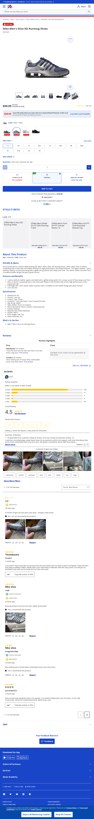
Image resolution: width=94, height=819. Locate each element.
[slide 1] (18, 95)
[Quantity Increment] (89, 167)
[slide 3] (35, 95)
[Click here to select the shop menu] (4, 6)
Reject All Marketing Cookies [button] (36, 814)
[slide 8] (75, 95)
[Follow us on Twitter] (10, 794)
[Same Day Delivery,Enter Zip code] (76, 177)
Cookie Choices (36, 809)
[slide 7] (67, 95)
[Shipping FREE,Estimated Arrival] (47, 177)
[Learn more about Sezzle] (47, 197)
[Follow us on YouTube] (17, 794)
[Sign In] (78, 6)
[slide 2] (26, 95)
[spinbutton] (47, 167)
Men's (12, 19)
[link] (16, 233)
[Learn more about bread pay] (47, 204)
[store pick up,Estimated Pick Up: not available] (17, 177)
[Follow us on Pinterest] (29, 794)
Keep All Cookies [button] (63, 814)
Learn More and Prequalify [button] (80, 114)
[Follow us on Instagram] (23, 794)
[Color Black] (36, 131)
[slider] (47, 63)
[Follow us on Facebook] (4, 794)
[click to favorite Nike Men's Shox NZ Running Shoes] (70, 86)
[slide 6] (59, 95)
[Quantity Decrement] (5, 167)
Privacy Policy (71, 808)
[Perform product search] (89, 11)
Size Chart (87, 141)
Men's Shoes (20, 19)
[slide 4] (43, 95)
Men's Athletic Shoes (32, 19)
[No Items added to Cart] (89, 6)
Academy (6, 19)
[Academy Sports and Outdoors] (9, 6)
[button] (80, 114)
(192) (89, 105)
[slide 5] (51, 95)
